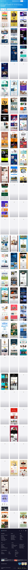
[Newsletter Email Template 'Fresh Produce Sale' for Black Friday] (23, 433)
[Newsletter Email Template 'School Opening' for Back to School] (14, 312)
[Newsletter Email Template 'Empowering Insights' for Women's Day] (4, 174)
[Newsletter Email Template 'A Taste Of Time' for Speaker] (14, 71)
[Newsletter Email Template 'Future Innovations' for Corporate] (23, 105)
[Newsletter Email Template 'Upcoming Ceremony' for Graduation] (23, 278)
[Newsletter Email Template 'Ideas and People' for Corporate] (4, 71)
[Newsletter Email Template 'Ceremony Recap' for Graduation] (14, 433)
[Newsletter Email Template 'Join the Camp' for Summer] (23, 157)
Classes (2, 545)
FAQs (15, 554)
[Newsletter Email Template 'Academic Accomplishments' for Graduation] (23, 261)
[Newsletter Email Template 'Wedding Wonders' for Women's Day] (23, 226)
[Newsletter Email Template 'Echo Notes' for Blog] (14, 278)
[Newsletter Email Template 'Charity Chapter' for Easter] (14, 502)
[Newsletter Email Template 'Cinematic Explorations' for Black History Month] (4, 347)
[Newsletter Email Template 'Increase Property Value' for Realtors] (4, 243)
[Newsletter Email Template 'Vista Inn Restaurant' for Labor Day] (14, 261)
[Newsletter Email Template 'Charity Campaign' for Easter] (23, 347)
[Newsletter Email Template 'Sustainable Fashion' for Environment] (14, 330)
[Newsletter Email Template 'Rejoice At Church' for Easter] (4, 451)
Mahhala (20, 535)
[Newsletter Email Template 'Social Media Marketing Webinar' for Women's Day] (4, 209)
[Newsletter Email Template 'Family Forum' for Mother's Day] (23, 502)
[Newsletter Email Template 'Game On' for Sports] (14, 53)
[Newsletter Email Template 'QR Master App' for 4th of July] (14, 123)
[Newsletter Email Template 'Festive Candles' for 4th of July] (23, 71)
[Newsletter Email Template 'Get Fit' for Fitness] (4, 157)
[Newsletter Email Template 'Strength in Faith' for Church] (4, 416)
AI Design (12, 544)
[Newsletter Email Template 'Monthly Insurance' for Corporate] (4, 502)
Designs (2, 9)
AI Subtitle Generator (21, 544)
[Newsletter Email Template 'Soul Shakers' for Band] (14, 19)
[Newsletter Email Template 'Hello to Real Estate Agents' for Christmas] (14, 416)
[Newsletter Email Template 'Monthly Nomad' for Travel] (14, 105)
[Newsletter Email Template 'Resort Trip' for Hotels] (23, 330)
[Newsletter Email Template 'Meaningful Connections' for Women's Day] (4, 520)
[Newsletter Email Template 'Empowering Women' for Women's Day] (4, 485)
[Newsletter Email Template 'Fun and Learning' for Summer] (4, 295)
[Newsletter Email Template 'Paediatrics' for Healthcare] (4, 261)
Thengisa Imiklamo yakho (4, 539)
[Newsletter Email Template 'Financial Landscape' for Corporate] (23, 19)
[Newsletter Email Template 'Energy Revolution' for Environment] (4, 53)
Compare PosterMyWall (4, 550)
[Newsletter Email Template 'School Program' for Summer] (23, 243)
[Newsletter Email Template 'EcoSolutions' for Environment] (14, 209)
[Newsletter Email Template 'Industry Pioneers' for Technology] (23, 53)
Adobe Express (3, 553)
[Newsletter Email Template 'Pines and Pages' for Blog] (4, 123)
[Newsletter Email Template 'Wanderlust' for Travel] (14, 174)
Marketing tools (12, 538)
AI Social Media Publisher (14, 545)
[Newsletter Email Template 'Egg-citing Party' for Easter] (23, 209)
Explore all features (13, 539)
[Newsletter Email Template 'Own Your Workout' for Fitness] (23, 140)
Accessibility (16, 553)
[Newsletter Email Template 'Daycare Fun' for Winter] (14, 520)
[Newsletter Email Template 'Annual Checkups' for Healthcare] (14, 88)
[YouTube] (25, 530)
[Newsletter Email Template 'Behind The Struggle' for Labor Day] (14, 36)
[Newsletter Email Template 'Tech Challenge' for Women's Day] (14, 468)
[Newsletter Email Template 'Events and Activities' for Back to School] (23, 485)
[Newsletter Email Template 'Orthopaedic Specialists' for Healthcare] (14, 157)
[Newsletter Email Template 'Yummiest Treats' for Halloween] (14, 140)
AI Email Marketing (13, 546)
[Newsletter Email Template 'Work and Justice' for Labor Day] (14, 399)
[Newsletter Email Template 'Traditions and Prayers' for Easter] (23, 416)
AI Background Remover (21, 546)
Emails (5, 9)
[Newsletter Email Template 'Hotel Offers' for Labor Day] (4, 382)
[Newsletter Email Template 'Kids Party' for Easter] (4, 278)
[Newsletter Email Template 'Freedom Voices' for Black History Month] (23, 399)
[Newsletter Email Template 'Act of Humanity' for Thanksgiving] (23, 192)
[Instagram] (21, 530)
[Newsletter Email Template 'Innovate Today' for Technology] (23, 36)
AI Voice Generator (21, 545)
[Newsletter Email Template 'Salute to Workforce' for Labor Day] (4, 468)
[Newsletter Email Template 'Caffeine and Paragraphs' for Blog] (14, 295)
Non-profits (20, 539)
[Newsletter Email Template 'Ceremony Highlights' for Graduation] (23, 382)
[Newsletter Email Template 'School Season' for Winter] (4, 312)
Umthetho (16, 556)
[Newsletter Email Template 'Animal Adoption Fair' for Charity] (4, 433)
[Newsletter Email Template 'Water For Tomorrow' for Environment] (4, 330)
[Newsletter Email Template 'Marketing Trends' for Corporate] (23, 174)
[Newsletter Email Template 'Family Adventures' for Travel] (23, 312)
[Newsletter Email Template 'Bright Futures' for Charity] (4, 36)
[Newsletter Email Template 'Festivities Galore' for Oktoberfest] (4, 364)
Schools (20, 538)
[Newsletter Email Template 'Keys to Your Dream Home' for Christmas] (14, 192)
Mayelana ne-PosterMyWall (4, 535)
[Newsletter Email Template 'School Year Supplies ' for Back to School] (14, 485)
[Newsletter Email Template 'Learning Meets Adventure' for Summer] (14, 364)
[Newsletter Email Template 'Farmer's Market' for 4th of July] (14, 226)
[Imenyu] (26, 1)
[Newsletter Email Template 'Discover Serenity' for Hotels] (4, 192)
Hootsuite (9, 553)
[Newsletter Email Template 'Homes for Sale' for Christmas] (14, 347)
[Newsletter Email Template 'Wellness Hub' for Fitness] (23, 451)
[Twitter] (23, 530)
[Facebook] (19, 530)
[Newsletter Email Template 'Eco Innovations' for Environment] (4, 399)
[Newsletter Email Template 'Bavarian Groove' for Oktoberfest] (4, 140)
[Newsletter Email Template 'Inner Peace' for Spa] (23, 520)
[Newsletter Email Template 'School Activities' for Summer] (23, 123)
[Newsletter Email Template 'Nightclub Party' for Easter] (23, 88)
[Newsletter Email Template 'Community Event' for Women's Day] (14, 243)
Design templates (13, 535)
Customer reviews (3, 540)
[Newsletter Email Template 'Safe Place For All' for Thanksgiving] (4, 226)
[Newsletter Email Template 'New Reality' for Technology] (23, 295)
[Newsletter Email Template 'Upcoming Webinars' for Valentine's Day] (14, 451)
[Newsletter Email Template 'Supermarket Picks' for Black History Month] (4, 19)
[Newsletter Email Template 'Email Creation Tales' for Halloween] (23, 468)
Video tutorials (2, 544)
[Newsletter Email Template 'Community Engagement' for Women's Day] (23, 364)
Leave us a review (3, 538)
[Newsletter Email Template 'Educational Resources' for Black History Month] (14, 382)
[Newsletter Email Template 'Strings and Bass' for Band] (4, 105)
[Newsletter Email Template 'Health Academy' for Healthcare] (4, 88)
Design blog (2, 546)
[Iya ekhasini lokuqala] (3, 1)
